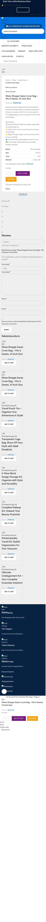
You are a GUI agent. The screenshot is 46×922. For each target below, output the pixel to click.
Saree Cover (22, 80)
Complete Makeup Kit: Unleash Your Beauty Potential (11, 511)
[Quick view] (4, 368)
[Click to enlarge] (4, 691)
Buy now (11, 179)
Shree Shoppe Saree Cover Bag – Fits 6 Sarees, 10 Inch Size (12, 350)
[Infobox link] (23, 612)
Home (8, 80)
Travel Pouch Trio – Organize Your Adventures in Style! (12, 412)
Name (4, 299)
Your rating (6, 264)
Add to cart (23, 173)
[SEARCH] (42, 31)
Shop (14, 80)
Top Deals (23, 10)
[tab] (23, 194)
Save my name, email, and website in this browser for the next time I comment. (21, 322)
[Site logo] (4, 20)
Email (4, 309)
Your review (6, 272)
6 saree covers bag (12, 83)
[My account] (2, 35)
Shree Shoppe (11, 92)
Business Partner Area (31, 26)
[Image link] (7, 676)
